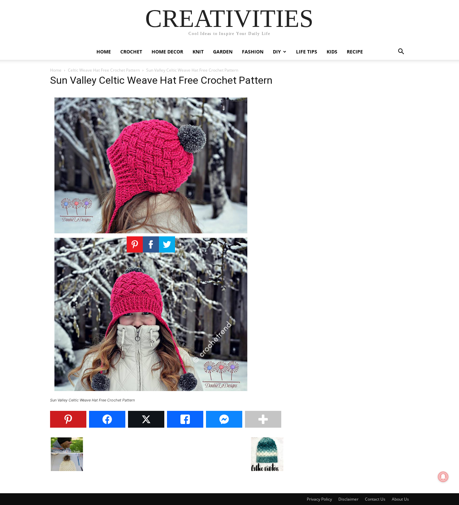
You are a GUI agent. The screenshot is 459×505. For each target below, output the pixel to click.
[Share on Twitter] (146, 419)
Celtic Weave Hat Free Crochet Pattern (104, 70)
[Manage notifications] (443, 476)
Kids (332, 51)
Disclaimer (348, 499)
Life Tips (306, 51)
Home (103, 51)
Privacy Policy (319, 499)
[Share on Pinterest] (68, 419)
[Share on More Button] (263, 419)
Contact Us (375, 499)
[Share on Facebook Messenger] (224, 419)
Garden (223, 51)
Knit (198, 51)
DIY (277, 51)
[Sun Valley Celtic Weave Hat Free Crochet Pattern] (151, 394)
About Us (400, 499)
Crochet (131, 51)
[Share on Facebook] (107, 419)
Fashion (252, 51)
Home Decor (167, 51)
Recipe (355, 51)
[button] (401, 52)
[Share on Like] (185, 419)
